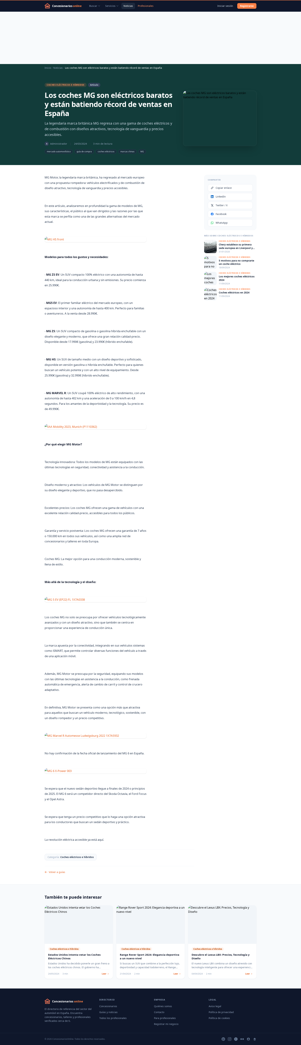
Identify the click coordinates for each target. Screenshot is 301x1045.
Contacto (159, 1012)
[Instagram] (229, 1039)
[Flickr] (242, 1039)
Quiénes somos (163, 1006)
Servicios (110, 6)
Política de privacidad (221, 1012)
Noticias (128, 6)
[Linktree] (254, 1039)
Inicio (48, 67)
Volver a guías (57, 872)
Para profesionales (165, 1018)
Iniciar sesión (225, 6)
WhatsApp (222, 222)
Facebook (221, 214)
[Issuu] (236, 1039)
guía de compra (84, 151)
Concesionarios (108, 1006)
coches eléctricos (106, 151)
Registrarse (247, 6)
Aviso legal (215, 1006)
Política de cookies (219, 1018)
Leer (104, 973)
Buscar (93, 6)
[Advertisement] (150, 37)
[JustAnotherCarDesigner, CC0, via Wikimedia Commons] (95, 771)
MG (142, 151)
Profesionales (145, 6)
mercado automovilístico (59, 151)
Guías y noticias (108, 1012)
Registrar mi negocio (166, 1024)
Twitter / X (221, 205)
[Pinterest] (223, 1039)
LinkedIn (221, 196)
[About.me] (248, 1039)
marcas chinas (127, 151)
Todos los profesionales (113, 1018)
